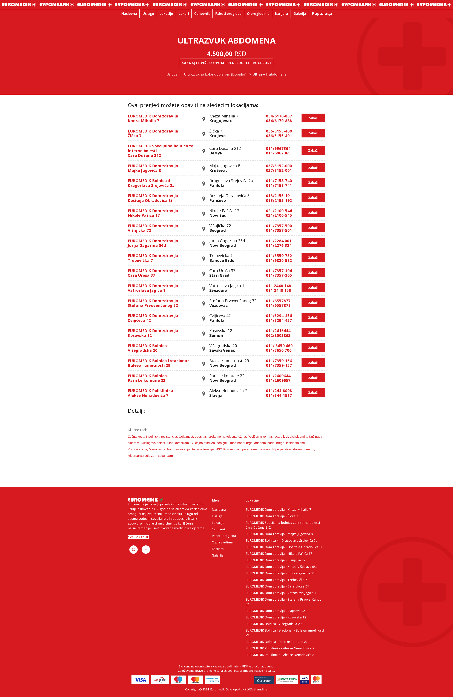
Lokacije (218, 522)
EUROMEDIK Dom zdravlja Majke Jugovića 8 (153, 168)
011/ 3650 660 (279, 345)
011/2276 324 (279, 245)
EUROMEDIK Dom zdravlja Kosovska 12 (153, 333)
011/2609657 (278, 380)
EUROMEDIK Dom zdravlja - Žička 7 (271, 516)
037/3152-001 (279, 170)
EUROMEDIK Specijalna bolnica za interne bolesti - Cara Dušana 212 (283, 524)
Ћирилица (321, 13)
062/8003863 (278, 335)
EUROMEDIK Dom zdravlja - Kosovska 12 (275, 617)
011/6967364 (278, 148)
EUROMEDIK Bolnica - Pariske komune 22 (276, 642)
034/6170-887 (279, 116)
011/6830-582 (279, 260)
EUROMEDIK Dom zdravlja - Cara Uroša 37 (277, 586)
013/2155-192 (279, 200)
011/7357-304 (279, 270)
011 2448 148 (278, 285)
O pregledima (222, 542)
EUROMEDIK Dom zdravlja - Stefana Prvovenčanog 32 (283, 601)
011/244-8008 (279, 390)
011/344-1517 (279, 395)
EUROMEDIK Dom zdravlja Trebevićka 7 (153, 258)
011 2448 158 (278, 290)
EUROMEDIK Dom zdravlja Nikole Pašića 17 (153, 213)
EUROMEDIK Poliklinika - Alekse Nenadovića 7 (279, 648)
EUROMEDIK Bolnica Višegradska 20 (147, 348)
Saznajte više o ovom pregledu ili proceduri (226, 63)
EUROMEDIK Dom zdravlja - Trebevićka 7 (276, 580)
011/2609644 (278, 375)
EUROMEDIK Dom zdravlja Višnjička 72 (153, 228)
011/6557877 (278, 300)
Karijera (218, 549)
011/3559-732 (279, 255)
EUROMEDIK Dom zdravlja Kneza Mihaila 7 (153, 118)
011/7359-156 (279, 360)
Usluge (217, 516)
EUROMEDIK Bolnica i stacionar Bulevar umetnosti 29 (158, 363)
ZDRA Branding (256, 689)
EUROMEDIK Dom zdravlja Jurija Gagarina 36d (153, 243)
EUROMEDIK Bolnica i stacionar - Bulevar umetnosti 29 (284, 632)
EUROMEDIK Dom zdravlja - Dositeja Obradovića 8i (283, 547)
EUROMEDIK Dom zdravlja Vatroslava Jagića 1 (153, 288)
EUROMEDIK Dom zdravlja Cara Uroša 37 (153, 273)
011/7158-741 (279, 185)
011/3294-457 (279, 320)
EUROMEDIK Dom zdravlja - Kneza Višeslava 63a (281, 566)
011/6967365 (278, 153)
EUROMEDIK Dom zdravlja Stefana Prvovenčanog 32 (153, 303)
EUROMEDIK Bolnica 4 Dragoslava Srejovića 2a (151, 183)
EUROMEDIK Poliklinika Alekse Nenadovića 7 (150, 393)
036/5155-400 (279, 131)
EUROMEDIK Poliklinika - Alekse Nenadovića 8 (279, 655)
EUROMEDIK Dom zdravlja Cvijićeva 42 (153, 318)
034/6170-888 (279, 120)
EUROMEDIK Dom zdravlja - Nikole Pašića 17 (278, 553)
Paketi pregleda (224, 536)
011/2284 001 (279, 240)
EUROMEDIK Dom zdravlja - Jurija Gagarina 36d (280, 573)
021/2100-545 (279, 215)
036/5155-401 (279, 135)
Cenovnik (219, 529)
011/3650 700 (279, 350)
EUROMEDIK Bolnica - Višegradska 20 (273, 624)
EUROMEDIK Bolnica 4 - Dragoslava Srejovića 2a (281, 540)
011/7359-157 (279, 365)
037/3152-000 (279, 165)
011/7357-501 (279, 230)
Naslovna (219, 509)
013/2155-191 (279, 195)
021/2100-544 (279, 210)
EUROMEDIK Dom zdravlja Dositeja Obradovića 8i (153, 198)
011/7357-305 (279, 275)
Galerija (217, 555)
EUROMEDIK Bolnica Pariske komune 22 (147, 378)
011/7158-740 (279, 180)
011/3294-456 (279, 315)
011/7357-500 (279, 225)
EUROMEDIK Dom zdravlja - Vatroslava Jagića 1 (280, 593)
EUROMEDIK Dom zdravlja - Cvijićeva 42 (275, 611)
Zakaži (313, 118)
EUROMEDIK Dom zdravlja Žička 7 (153, 133)
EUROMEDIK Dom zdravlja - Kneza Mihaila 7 (278, 509)
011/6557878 (278, 305)
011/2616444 (278, 330)
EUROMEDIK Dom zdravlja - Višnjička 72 (275, 560)
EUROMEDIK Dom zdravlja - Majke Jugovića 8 (279, 534)
